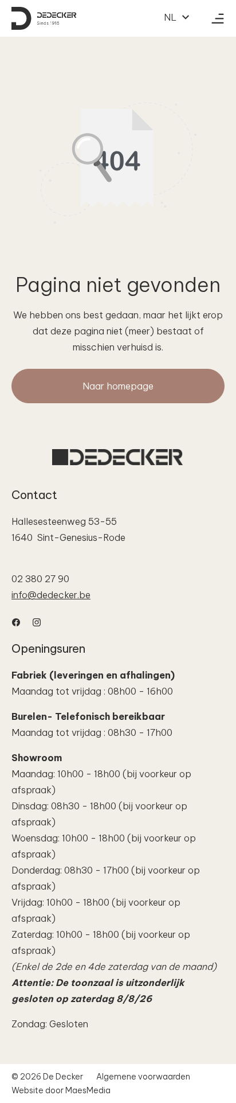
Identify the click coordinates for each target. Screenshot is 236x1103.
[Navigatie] (217, 18)
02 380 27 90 (40, 578)
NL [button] (171, 17)
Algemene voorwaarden (143, 1076)
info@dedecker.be (51, 595)
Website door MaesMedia (61, 1090)
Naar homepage (118, 386)
